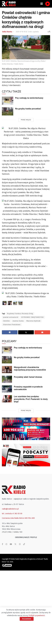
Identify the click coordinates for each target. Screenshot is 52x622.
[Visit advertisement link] (26, 429)
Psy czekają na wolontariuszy (29, 97)
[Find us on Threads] (20, 544)
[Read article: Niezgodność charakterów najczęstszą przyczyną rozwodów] (7, 369)
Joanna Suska (18, 321)
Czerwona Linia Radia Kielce (13, 518)
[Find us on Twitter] (15, 544)
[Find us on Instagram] (6, 544)
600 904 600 (30, 518)
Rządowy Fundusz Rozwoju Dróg (20, 313)
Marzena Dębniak (33, 321)
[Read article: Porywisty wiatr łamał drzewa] (7, 379)
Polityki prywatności (37, 615)
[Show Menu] (41, 4)
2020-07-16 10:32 (21, 32)
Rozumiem (26, 619)
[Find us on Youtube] (11, 544)
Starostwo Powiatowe (11, 324)
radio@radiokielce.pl (10, 509)
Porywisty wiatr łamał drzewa (28, 376)
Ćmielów (6, 321)
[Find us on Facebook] (2, 544)
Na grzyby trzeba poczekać (28, 108)
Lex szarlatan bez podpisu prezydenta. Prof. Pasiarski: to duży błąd (31, 399)
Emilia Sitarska (7, 32)
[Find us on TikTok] (24, 544)
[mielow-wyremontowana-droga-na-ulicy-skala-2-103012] (15, 303)
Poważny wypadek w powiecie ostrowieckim (28, 388)
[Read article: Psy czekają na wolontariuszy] (7, 101)
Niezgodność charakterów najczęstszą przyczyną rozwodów (30, 368)
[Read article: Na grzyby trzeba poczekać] (7, 111)
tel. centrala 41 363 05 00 (12, 513)
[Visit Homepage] (9, 3)
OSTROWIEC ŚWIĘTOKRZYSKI (32, 317)
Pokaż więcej (26, 120)
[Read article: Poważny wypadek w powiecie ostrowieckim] (7, 389)
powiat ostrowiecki (10, 317)
